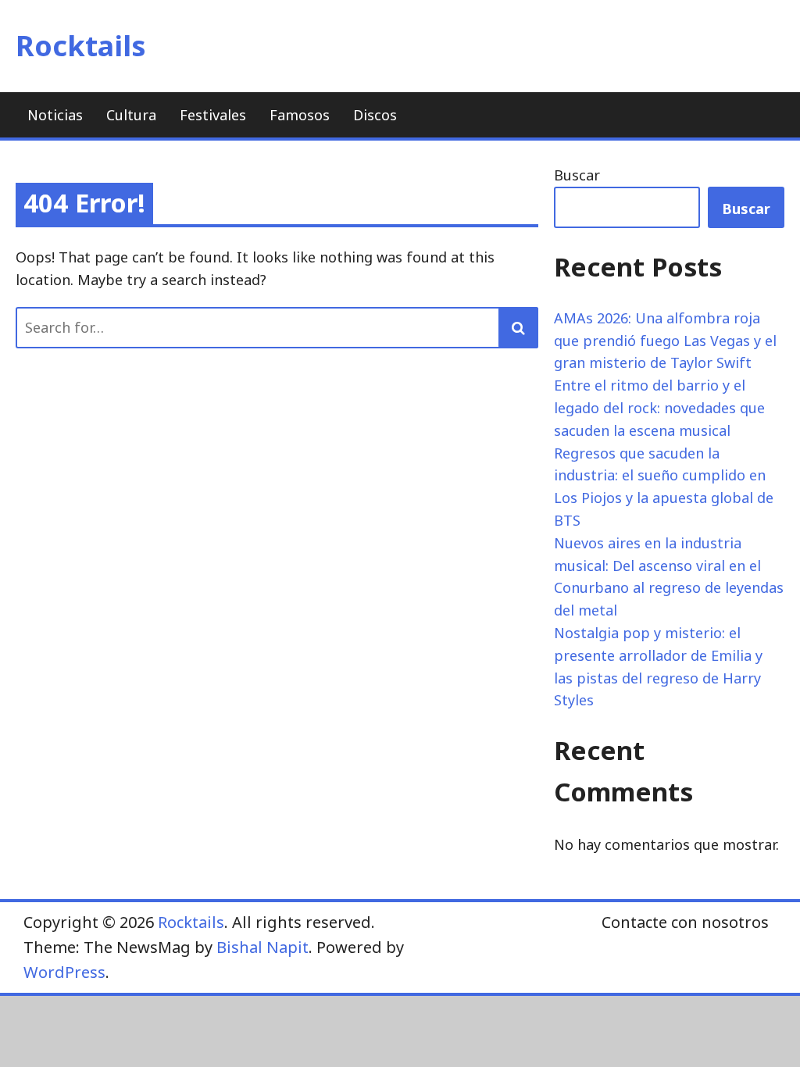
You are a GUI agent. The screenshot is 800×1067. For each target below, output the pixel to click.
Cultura (131, 114)
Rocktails (81, 46)
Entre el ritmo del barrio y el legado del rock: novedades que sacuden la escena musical (659, 408)
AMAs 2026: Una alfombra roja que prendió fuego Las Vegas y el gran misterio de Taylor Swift (665, 341)
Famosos (300, 114)
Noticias (55, 114)
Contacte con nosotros (685, 922)
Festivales (213, 114)
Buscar (577, 175)
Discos (375, 114)
